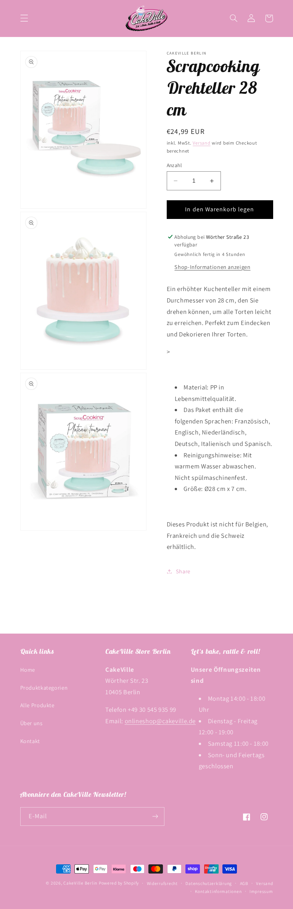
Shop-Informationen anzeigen (212, 266)
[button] (24, 18)
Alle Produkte (37, 705)
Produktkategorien (44, 687)
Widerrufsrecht (162, 883)
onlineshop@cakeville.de (160, 721)
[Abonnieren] (155, 816)
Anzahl (174, 165)
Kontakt (30, 741)
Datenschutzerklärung (208, 883)
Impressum (261, 891)
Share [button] (183, 571)
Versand (201, 143)
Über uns (31, 723)
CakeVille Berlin (80, 883)
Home (27, 669)
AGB (244, 883)
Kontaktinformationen (218, 891)
